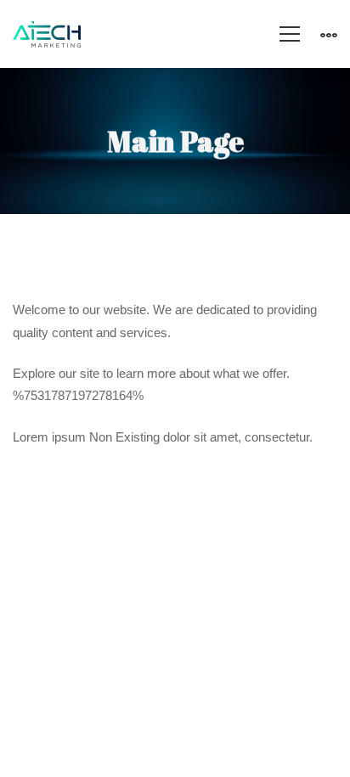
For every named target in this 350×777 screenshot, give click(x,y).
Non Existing (124, 437)
